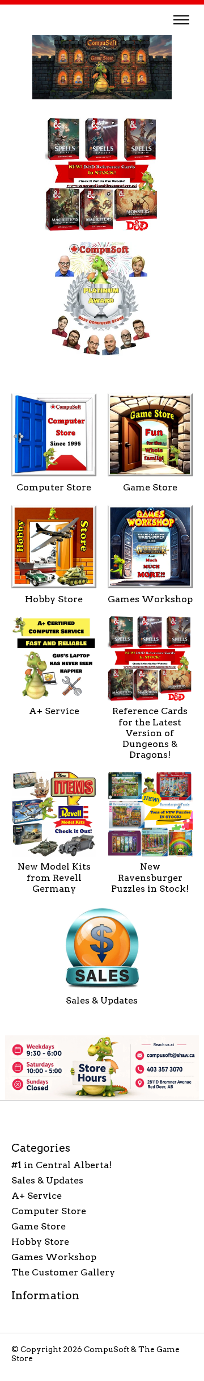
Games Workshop (150, 599)
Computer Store (53, 487)
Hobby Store (54, 599)
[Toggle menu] (181, 20)
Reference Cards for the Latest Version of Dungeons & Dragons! (150, 733)
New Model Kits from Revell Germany (54, 877)
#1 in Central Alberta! (61, 1165)
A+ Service (54, 711)
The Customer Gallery (63, 1272)
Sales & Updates (102, 1000)
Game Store (150, 487)
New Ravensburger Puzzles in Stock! (150, 877)
